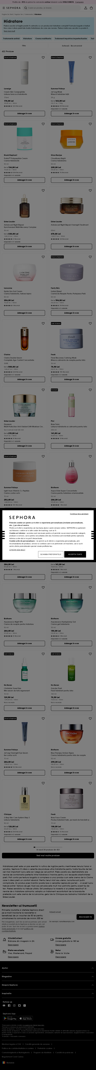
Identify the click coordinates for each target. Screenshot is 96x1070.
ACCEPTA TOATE (75, 554)
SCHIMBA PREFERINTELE (50, 554)
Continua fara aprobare (79, 514)
